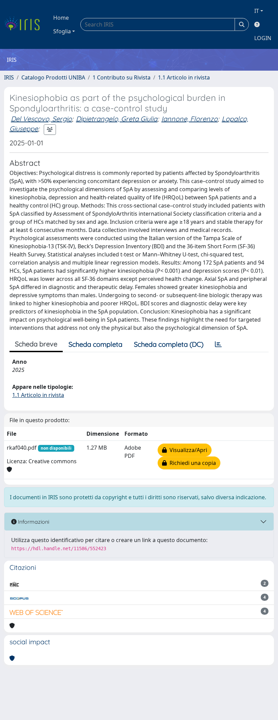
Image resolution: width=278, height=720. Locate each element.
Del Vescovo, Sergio (41, 118)
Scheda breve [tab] (36, 344)
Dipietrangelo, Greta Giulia (116, 118)
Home (61, 17)
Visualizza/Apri (187, 450)
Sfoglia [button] (62, 31)
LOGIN (262, 38)
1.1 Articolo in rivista (184, 77)
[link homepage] (24, 24)
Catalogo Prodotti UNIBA (53, 77)
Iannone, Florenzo (189, 118)
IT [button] (256, 11)
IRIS (9, 77)
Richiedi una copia (191, 463)
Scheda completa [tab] (95, 344)
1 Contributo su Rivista (122, 77)
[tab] (218, 344)
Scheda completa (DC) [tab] (168, 344)
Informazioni (33, 521)
